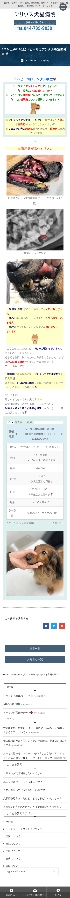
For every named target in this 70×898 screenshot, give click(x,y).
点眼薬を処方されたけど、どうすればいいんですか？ (32, 798)
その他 (9, 821)
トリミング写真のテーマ (16, 695)
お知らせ (45, 60)
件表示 (18, 422)
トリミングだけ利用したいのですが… (23, 773)
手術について (13, 851)
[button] (63, 7)
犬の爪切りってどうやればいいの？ (22, 790)
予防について (13, 836)
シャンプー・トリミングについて (24, 828)
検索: (30, 422)
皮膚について (13, 858)
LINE (58, 894)
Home (6, 674)
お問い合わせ (34, 894)
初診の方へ (11, 894)
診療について (13, 865)
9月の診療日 (10, 704)
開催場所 (11, 434)
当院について (13, 843)
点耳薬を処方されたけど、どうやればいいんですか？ (32, 806)
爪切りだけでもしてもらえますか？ (22, 781)
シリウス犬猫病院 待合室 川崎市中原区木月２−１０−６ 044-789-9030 (40, 434)
